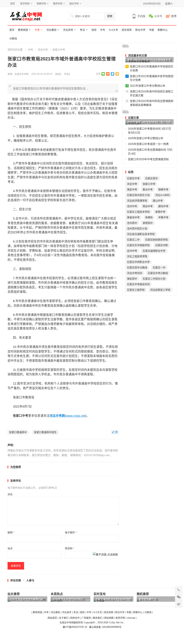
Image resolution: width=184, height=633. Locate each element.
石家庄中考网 (22, 74)
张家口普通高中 (18, 432)
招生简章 (127, 29)
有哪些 (149, 217)
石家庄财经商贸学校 (156, 239)
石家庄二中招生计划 (154, 278)
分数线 (13, 38)
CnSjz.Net (114, 622)
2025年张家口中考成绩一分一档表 (148, 143)
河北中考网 (57, 415)
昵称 (11, 532)
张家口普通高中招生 (45, 432)
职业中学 (140, 29)
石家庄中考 (133, 178)
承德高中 (148, 222)
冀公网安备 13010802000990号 (105, 627)
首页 (12, 3)
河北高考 (68, 29)
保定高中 (132, 278)
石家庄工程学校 (136, 289)
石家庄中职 (161, 245)
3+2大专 (113, 29)
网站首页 (52, 617)
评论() (67, 74)
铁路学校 (41, 3)
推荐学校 (57, 3)
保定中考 (132, 189)
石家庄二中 (133, 239)
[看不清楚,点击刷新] (105, 555)
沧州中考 (132, 206)
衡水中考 (148, 189)
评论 (10, 494)
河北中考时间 (134, 273)
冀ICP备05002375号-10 (75, 627)
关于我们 (63, 617)
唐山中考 (158, 200)
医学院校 (25, 3)
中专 (102, 29)
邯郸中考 (163, 189)
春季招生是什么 (147, 599)
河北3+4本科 (162, 195)
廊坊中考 (163, 206)
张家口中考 (58, 49)
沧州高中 (132, 222)
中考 (37, 29)
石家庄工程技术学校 (138, 211)
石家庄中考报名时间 (138, 284)
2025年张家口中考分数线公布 (145, 138)
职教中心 (163, 29)
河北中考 (43, 49)
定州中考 (132, 250)
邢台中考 (148, 206)
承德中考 (160, 211)
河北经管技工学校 (160, 289)
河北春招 (51, 29)
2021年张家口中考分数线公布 (147, 85)
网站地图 (109, 617)
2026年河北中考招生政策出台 (26, 599)
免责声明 (120, 617)
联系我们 (97, 617)
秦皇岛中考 (133, 217)
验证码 (69, 548)
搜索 (109, 16)
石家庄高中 (151, 178)
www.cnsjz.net (75, 415)
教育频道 (23, 29)
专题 (151, 29)
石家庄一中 (159, 267)
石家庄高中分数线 (137, 267)
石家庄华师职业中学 (138, 261)
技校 (93, 29)
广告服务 (86, 617)
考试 (82, 29)
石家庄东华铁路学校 (138, 245)
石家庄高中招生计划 (138, 195)
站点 (10, 548)
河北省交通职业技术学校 (141, 234)
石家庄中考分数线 (158, 273)
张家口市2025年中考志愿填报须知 (148, 159)
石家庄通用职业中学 (154, 250)
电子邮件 (71, 532)
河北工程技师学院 (137, 256)
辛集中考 (163, 217)
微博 (173, 16)
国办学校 (74, 3)
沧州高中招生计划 (137, 228)
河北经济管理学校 (137, 200)
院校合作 (75, 617)
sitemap (131, 617)
